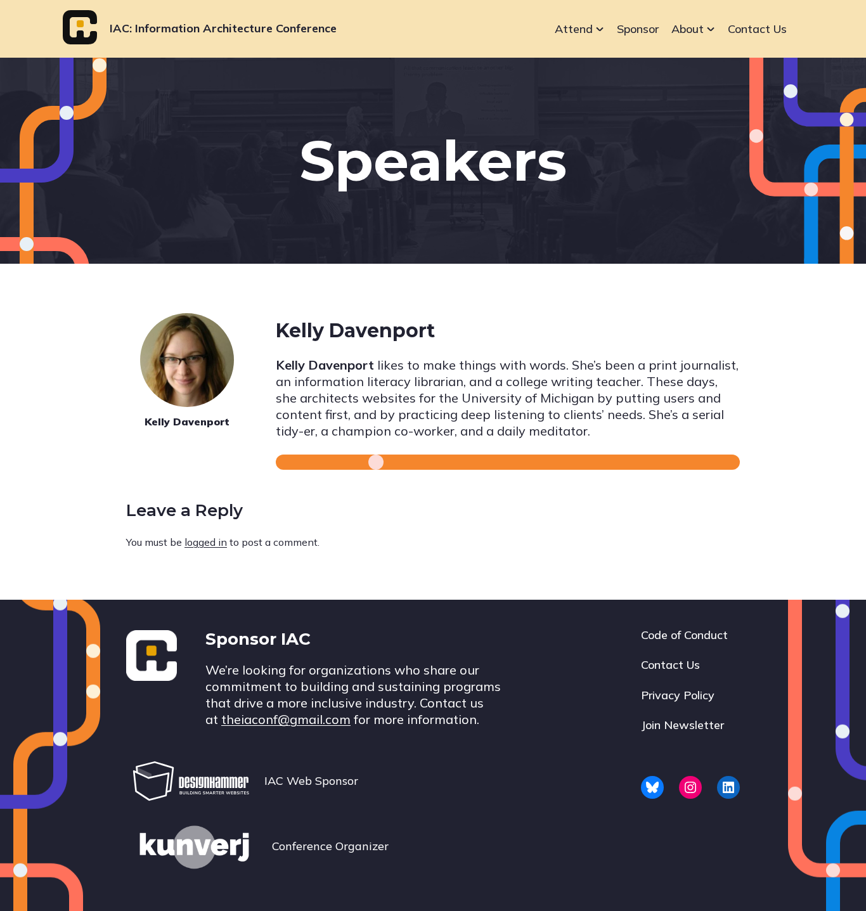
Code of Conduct (684, 635)
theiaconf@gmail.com (286, 719)
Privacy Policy (677, 695)
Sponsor (638, 29)
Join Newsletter (682, 725)
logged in (205, 542)
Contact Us (757, 29)
